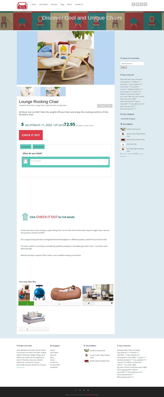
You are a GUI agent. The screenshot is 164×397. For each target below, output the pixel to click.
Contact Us (79, 4)
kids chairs (53, 105)
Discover (54, 4)
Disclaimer (54, 367)
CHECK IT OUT (31, 135)
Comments (25, 147)
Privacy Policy (55, 365)
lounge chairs (62, 105)
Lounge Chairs (40, 105)
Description (39, 147)
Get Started (43, 4)
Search (123, 67)
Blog (62, 4)
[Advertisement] (65, 196)
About (69, 4)
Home (33, 4)
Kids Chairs (31, 105)
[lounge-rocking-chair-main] (65, 57)
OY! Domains (89, 395)
